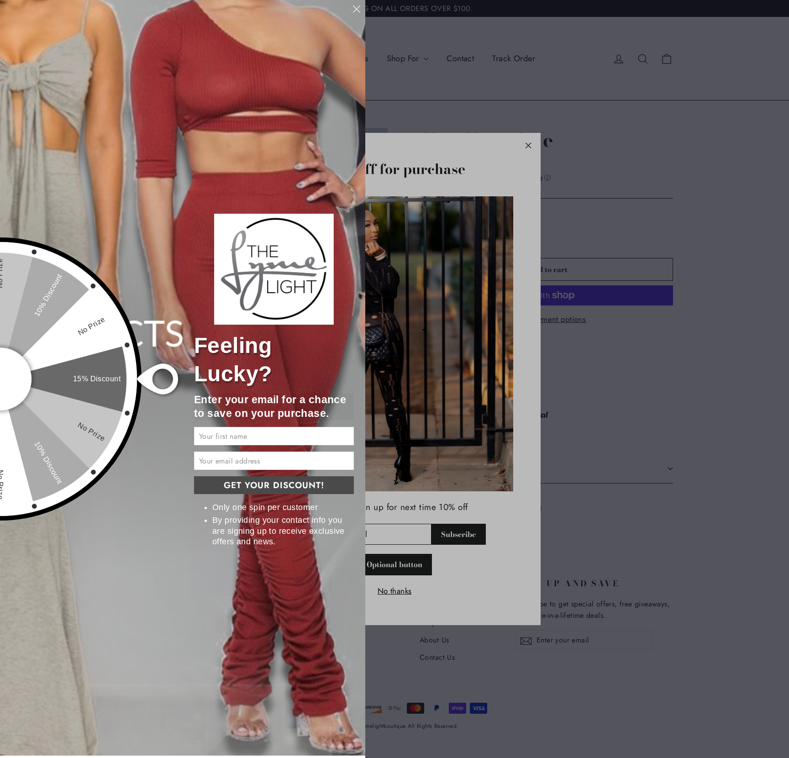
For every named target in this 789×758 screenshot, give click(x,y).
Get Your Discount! (274, 485)
